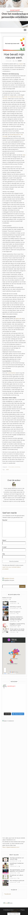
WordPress (17, 910)
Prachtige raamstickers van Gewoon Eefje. (17, 858)
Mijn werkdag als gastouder (17, 880)
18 (17, 878)
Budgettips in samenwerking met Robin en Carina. (17, 624)
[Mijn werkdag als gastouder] (5, 882)
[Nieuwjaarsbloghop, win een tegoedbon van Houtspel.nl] (5, 871)
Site (3, 554)
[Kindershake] (5, 603)
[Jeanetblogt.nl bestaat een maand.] (5, 865)
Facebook (7, 894)
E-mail (4, 547)
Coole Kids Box (11, 373)
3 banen (20, 64)
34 (18, 860)
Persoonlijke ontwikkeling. (14, 467)
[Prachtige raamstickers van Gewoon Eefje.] (5, 859)
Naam (4, 540)
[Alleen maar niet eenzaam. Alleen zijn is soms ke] (14, 700)
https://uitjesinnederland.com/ (10, 847)
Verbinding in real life (15, 606)
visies (23, 155)
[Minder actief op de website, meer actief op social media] (5, 630)
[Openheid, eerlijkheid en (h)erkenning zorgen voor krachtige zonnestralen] (5, 618)
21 (17, 866)
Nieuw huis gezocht (15, 612)
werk (7, 469)
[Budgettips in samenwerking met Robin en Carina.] (5, 625)
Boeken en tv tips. (7, 597)
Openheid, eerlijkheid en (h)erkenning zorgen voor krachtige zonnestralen (16, 618)
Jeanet (20, 60)
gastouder (18, 318)
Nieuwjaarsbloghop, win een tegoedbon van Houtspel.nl (17, 870)
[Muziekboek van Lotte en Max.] (5, 876)
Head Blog (14, 911)
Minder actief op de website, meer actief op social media (17, 629)
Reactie (5, 520)
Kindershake (13, 601)
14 (17, 882)
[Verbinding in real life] (5, 608)
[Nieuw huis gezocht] (5, 613)
